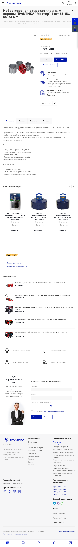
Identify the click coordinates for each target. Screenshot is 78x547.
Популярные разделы (62, 438)
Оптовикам (32, 453)
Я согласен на (48, 411)
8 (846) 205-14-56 (59, 487)
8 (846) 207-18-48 (59, 492)
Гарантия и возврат (35, 448)
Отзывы (31, 445)
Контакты (31, 465)
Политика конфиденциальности (15, 534)
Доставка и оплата (35, 450)
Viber (58, 503)
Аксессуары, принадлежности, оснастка (63, 443)
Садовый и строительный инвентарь (62, 474)
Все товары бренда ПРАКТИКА (18, 266)
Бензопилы (57, 463)
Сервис (30, 462)
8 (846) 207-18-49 (59, 489)
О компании (32, 442)
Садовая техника (59, 466)
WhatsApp (62, 503)
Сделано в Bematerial (67, 531)
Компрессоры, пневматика (63, 449)
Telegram (54, 503)
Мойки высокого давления (63, 452)
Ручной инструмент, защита (63, 460)
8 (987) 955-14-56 (59, 494)
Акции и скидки (34, 456)
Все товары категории (15, 263)
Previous (70, 186)
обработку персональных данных (53, 411)
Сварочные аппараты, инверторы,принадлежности (64, 469)
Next (73, 186)
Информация (34, 438)
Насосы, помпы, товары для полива (63, 456)
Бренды (31, 459)
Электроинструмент (60, 447)
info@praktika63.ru (60, 513)
